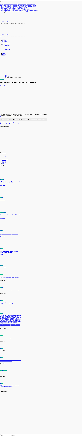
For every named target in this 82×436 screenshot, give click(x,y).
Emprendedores (6, 43)
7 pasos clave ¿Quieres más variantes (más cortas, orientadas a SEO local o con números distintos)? (10, 303)
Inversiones (7, 45)
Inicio (3, 39)
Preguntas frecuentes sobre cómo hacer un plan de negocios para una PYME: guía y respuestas (10, 233)
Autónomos (7, 49)
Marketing (7, 47)
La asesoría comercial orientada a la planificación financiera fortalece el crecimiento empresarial (10, 361)
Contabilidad (4, 156)
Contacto (4, 51)
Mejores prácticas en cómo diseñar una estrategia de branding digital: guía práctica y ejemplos (10, 182)
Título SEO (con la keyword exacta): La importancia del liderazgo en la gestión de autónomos (9, 386)
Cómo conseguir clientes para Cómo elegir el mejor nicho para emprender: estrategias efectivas (10, 215)
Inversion (4, 160)
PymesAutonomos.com (5, 21)
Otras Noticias (5, 44)
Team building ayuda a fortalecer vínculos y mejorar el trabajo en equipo (9, 252)
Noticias (4, 40)
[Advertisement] (41, 65)
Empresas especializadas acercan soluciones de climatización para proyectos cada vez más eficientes (10, 338)
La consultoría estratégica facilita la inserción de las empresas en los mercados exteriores (3, 148)
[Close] (0, 434)
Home (3, 53)
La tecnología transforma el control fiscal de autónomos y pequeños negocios (3, 139)
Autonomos (4, 155)
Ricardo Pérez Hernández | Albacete (7, 116)
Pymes (6, 48)
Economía (4, 41)
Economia (2, 79)
